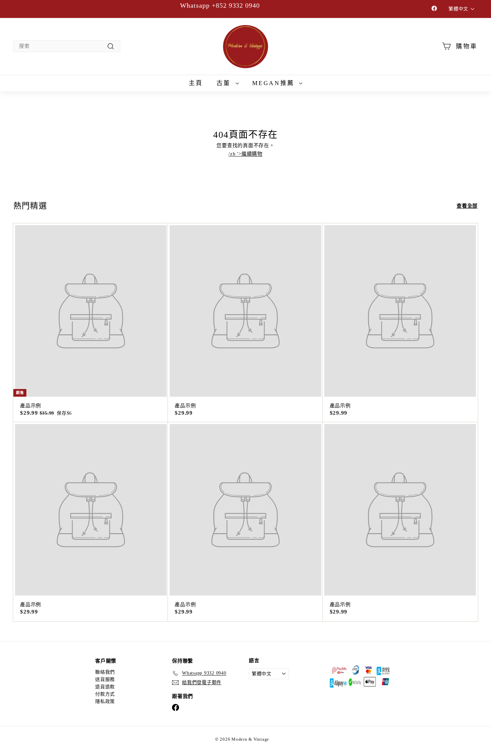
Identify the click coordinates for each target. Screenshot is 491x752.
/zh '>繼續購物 (245, 153)
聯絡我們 (105, 672)
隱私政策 (105, 701)
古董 (225, 83)
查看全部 (467, 206)
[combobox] (66, 46)
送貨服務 (105, 679)
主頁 (196, 83)
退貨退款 (105, 686)
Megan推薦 (275, 83)
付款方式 (105, 694)
